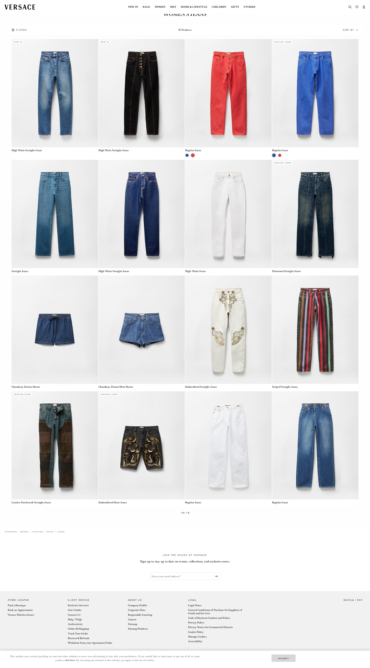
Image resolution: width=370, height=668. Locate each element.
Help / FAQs (75, 619)
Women (160, 6)
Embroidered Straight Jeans (201, 386)
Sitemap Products (138, 628)
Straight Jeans (20, 271)
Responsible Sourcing (140, 614)
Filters (21, 30)
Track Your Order (78, 633)
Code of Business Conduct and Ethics (209, 618)
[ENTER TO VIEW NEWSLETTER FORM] (217, 576)
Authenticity (75, 624)
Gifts (235, 6)
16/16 (185, 513)
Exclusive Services (78, 605)
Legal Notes (194, 605)
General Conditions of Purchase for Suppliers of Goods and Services (215, 611)
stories (249, 6)
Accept (283, 658)
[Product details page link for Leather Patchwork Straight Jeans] (55, 445)
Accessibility (195, 641)
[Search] (350, 6)
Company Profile (137, 605)
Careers (132, 619)
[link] (11, 532)
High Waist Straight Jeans (27, 150)
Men (173, 6)
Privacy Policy (196, 622)
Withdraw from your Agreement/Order (90, 642)
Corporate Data (136, 610)
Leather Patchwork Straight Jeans (31, 502)
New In (133, 6)
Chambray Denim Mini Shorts (115, 386)
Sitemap (132, 624)
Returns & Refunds (78, 638)
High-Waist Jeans (195, 271)
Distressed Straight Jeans (286, 271)
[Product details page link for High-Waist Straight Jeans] (141, 214)
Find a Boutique (17, 605)
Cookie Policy (196, 632)
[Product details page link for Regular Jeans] (228, 93)
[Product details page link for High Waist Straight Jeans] (55, 93)
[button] (357, 30)
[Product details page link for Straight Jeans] (55, 214)
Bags (146, 6)
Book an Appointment (20, 610)
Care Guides (74, 610)
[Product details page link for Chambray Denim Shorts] (55, 330)
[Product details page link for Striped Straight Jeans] (315, 330)
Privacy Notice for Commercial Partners (210, 627)
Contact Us (74, 614)
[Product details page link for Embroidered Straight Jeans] (228, 330)
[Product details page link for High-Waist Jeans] (228, 214)
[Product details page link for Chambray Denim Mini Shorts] (141, 330)
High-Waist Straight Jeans (113, 271)
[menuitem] (133, 7)
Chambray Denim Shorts (26, 386)
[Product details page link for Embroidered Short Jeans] (141, 445)
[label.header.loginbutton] (363, 6)
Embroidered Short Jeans (112, 502)
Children (219, 6)
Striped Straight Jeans (285, 386)
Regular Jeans (193, 150)
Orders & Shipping (78, 628)
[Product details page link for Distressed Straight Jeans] (315, 214)
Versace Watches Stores (21, 614)
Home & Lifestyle (194, 6)
